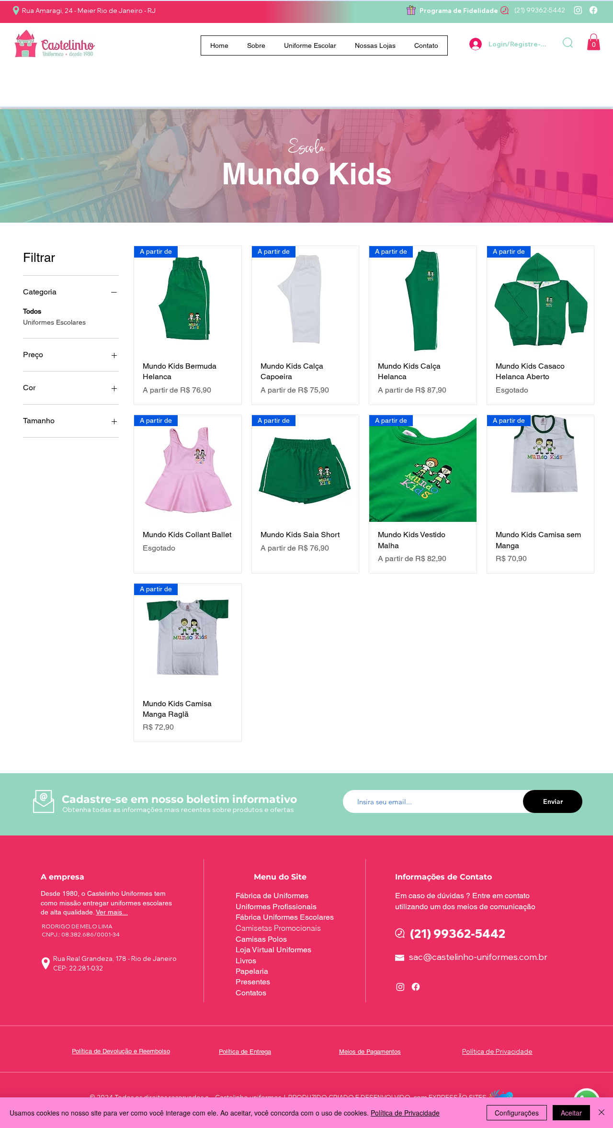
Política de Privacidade (405, 1112)
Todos (32, 311)
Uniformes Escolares (54, 322)
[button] (310, 45)
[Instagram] (578, 10)
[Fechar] (601, 1112)
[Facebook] (593, 10)
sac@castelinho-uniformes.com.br (478, 956)
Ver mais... (112, 912)
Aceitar (571, 1112)
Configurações (517, 1112)
